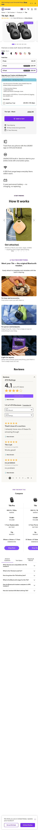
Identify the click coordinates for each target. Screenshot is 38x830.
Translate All (26, 405)
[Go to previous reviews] (7, 478)
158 (28, 478)
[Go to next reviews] (31, 478)
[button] (19, 92)
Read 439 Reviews (18, 18)
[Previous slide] (4, 220)
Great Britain (11, 825)
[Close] (35, 819)
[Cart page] (28, 9)
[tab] (7, 560)
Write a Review (28, 18)
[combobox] (19, 410)
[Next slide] (34, 220)
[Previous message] (30, 3)
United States (28, 825)
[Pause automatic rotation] (35, 3)
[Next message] (32, 3)
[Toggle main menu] (35, 9)
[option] (3, 53)
